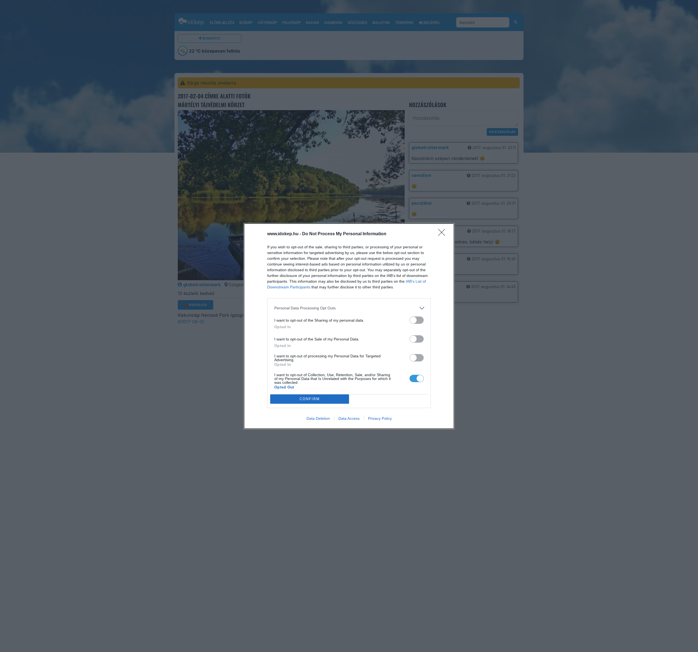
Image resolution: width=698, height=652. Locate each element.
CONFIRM (310, 399)
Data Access (349, 418)
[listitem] (349, 308)
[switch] (417, 320)
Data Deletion (318, 418)
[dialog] (349, 326)
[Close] (443, 234)
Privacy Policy (380, 418)
